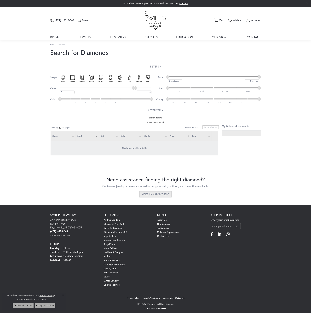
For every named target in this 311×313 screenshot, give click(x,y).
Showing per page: (60, 127)
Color (123, 136)
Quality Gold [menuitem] (110, 268)
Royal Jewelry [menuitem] (111, 272)
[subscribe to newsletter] (236, 226)
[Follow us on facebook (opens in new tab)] (212, 234)
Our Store (220, 37)
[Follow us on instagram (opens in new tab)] (228, 234)
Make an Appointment (155, 194)
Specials (151, 37)
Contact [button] (183, 3)
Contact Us (163, 236)
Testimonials (163, 227)
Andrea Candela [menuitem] (112, 219)
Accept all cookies (45, 305)
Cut (102, 136)
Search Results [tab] (155, 118)
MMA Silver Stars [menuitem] (112, 260)
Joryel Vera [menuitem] (109, 244)
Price (172, 136)
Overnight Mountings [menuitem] (114, 264)
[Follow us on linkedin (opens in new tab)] (219, 234)
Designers (118, 37)
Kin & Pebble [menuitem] (110, 248)
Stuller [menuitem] (107, 276)
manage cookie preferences (31, 299)
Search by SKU (191, 127)
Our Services (163, 223)
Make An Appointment (168, 231)
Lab (194, 136)
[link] (62, 20)
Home (52, 45)
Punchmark (161, 308)
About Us (162, 219)
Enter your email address (225, 219)
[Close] (307, 3)
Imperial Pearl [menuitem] (110, 236)
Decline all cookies (23, 305)
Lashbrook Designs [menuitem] (113, 252)
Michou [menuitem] (107, 256)
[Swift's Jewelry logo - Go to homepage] (155, 20)
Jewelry (85, 37)
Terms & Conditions (151, 298)
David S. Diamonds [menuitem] (113, 227)
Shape (55, 136)
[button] (84, 20)
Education (184, 37)
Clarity (147, 136)
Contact (254, 37)
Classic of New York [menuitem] (114, 223)
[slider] (167, 77)
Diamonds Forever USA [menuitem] (115, 231)
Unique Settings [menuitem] (112, 284)
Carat (79, 136)
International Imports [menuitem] (114, 240)
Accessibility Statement (173, 298)
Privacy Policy (133, 298)
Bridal (55, 37)
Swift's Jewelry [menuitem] (111, 280)
